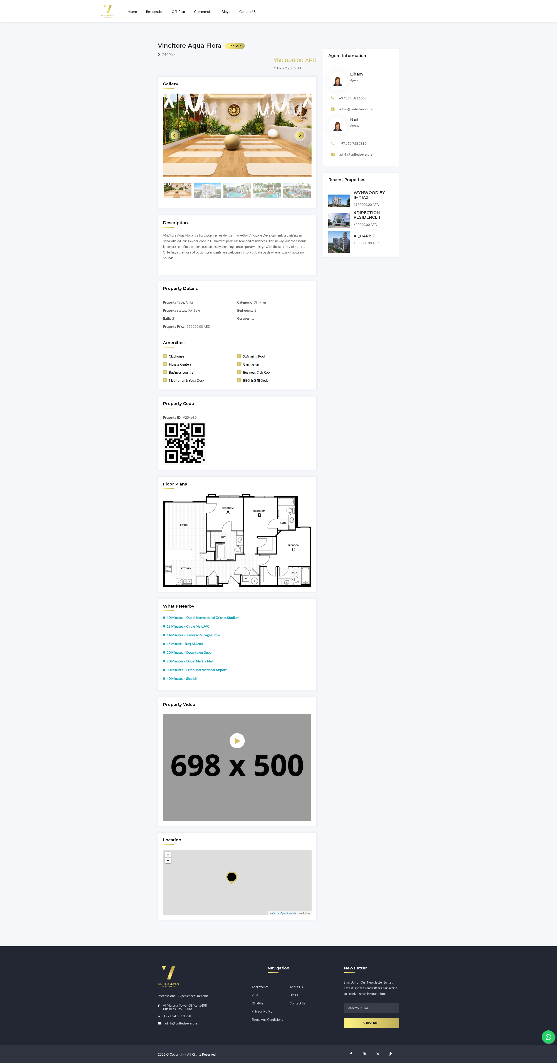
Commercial (203, 11)
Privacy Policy (262, 1011)
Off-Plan (178, 11)
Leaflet (272, 913)
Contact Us (247, 11)
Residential (154, 11)
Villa (255, 995)
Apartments (260, 987)
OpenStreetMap (288, 913)
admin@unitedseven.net (356, 109)
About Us (296, 987)
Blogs (225, 11)
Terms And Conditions (267, 1019)
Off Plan (169, 54)
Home (132, 11)
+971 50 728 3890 (353, 143)
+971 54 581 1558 (353, 98)
